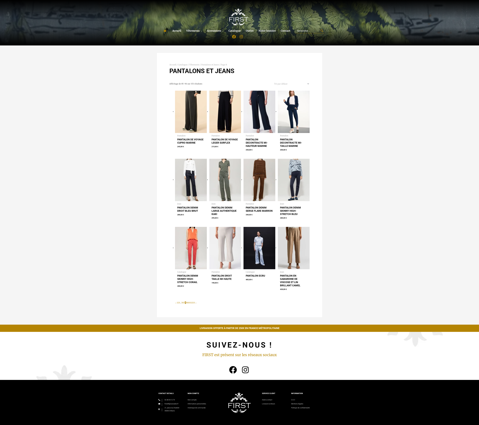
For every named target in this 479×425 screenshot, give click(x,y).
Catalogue (182, 64)
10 (188, 302)
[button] (201, 30)
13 (194, 302)
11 (190, 302)
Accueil (172, 64)
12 (192, 302)
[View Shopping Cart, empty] (165, 31)
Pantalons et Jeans (210, 64)
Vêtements (194, 64)
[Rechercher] (322, 30)
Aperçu (191, 131)
